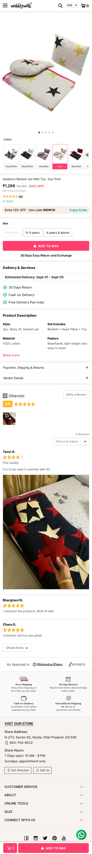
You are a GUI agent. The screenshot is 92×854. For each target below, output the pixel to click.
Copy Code (78, 210)
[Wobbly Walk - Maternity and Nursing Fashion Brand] (21, 5)
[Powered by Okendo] (13, 395)
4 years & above (57, 232)
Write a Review (76, 394)
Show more (11, 355)
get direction (19, 770)
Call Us (44, 770)
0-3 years (33, 232)
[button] (39, 132)
